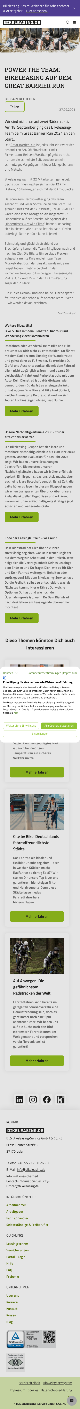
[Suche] (67, 22)
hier (16, 713)
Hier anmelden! (37, 10)
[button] (10, 672)
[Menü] (74, 22)
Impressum (70, 673)
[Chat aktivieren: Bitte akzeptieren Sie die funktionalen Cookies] (72, 1401)
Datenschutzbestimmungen (44, 673)
